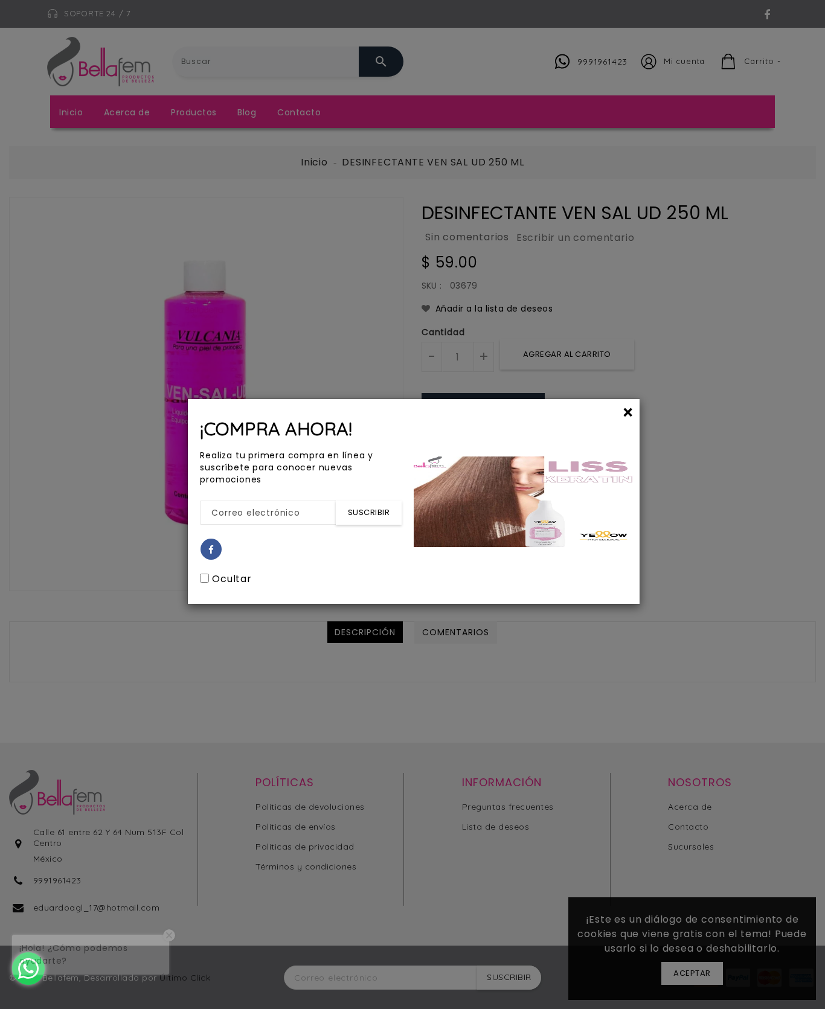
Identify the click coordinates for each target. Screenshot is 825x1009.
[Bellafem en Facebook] (211, 550)
